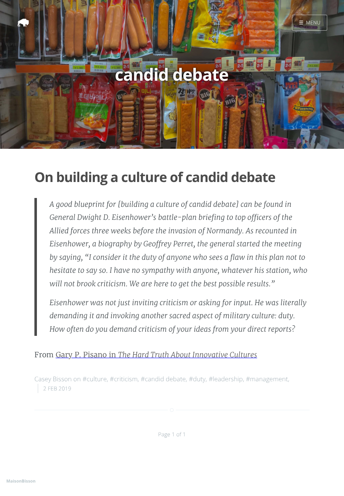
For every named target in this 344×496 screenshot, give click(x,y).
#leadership (225, 379)
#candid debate (163, 379)
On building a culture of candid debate (154, 177)
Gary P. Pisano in (156, 354)
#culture (95, 379)
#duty (197, 379)
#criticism (124, 379)
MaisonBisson (21, 481)
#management (267, 379)
